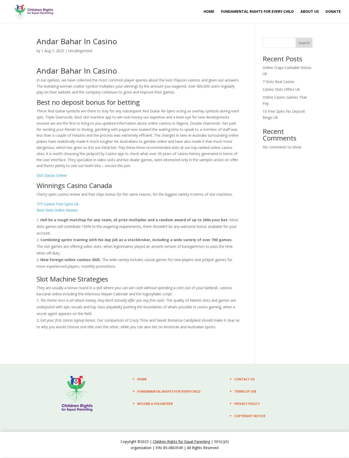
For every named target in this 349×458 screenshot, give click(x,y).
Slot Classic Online (52, 175)
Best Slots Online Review (57, 210)
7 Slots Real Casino (278, 81)
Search (304, 42)
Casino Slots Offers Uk (281, 89)
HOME (209, 12)
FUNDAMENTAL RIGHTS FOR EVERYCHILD (169, 391)
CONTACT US (244, 379)
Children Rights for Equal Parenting (181, 441)
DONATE (333, 12)
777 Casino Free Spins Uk (57, 204)
